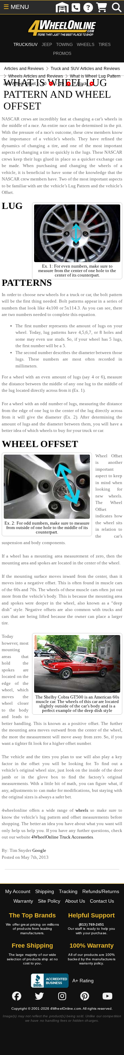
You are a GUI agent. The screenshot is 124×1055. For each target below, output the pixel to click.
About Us (75, 901)
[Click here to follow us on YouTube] (107, 996)
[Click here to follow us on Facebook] (16, 996)
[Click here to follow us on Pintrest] (85, 996)
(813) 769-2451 (91, 924)
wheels (81, 810)
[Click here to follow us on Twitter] (39, 996)
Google (39, 850)
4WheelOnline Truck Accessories (62, 837)
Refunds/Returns (100, 891)
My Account (17, 891)
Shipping (44, 891)
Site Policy (49, 901)
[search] (117, 7)
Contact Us (102, 901)
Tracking (68, 891)
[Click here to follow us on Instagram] (62, 996)
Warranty (23, 901)
